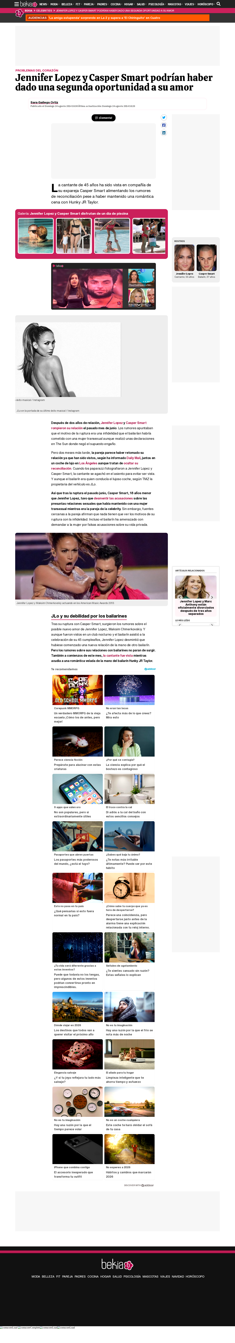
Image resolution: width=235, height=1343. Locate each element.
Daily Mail (133, 458)
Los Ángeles (88, 463)
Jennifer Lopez (112, 422)
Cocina (93, 1276)
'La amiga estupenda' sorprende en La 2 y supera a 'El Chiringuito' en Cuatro (94, 17)
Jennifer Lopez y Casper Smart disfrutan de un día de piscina (79, 213)
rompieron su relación (67, 428)
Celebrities (44, 10)
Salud (117, 1276)
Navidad (178, 1276)
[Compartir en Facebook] (164, 125)
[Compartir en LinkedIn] (164, 133)
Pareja (67, 1276)
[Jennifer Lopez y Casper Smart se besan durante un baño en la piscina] (36, 253)
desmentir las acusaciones (113, 498)
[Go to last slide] (179, 597)
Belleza (48, 1276)
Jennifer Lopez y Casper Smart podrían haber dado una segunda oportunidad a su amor (115, 10)
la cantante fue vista (118, 655)
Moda (36, 1276)
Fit (58, 1276)
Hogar (105, 1276)
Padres (80, 1276)
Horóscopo (195, 1276)
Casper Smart (136, 422)
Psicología (132, 1276)
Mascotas (150, 1276)
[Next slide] (211, 597)
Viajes (165, 1276)
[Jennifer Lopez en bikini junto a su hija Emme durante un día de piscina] (74, 253)
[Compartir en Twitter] (164, 117)
